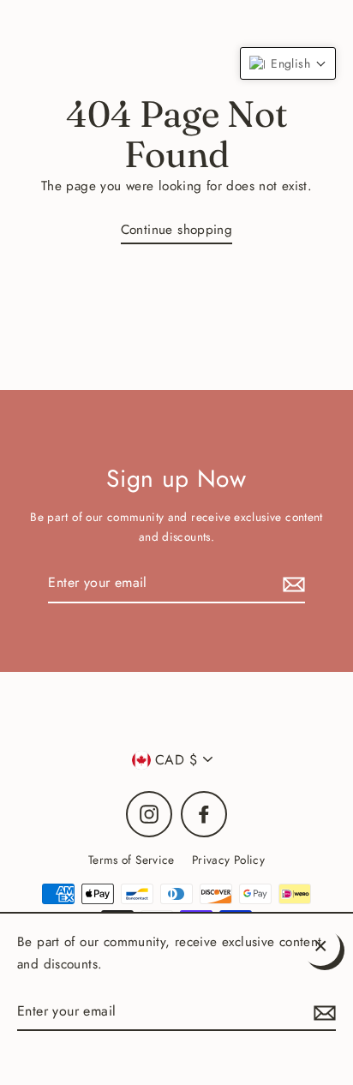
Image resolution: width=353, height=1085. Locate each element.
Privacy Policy (228, 859)
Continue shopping (177, 229)
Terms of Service (131, 859)
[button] (288, 63)
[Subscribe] (291, 583)
